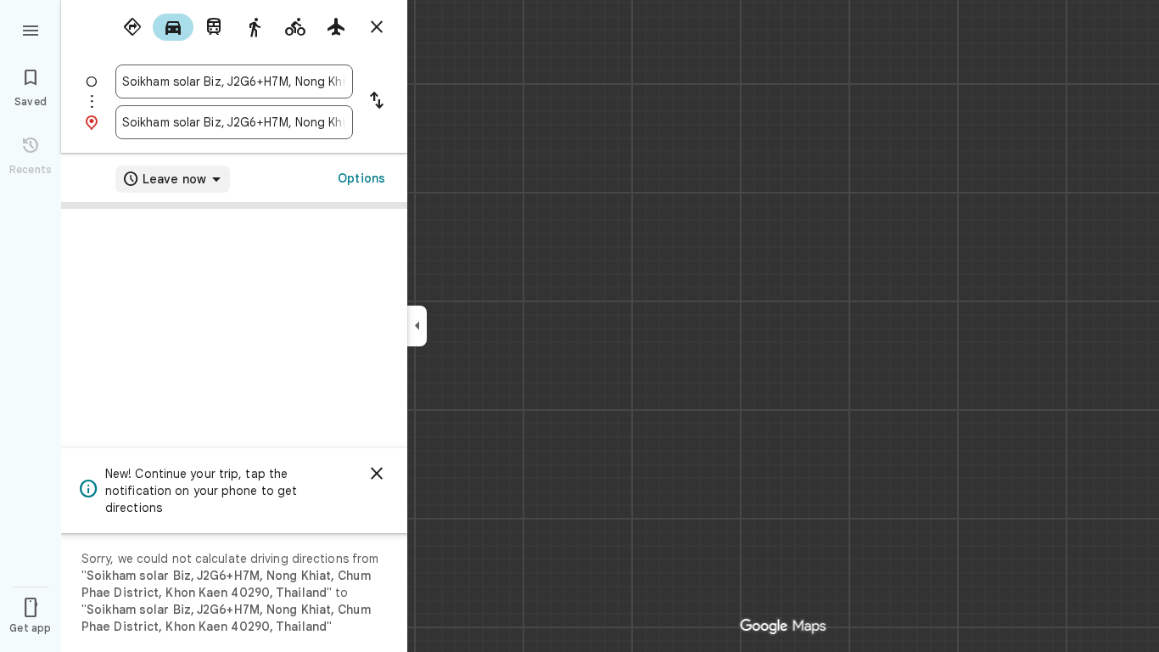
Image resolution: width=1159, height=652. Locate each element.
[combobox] (234, 81)
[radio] (132, 27)
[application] (579, 326)
